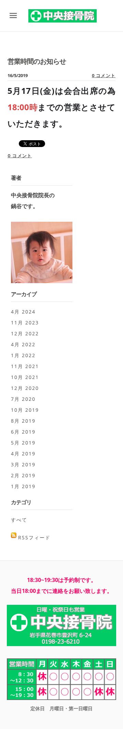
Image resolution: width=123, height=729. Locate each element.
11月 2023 (25, 322)
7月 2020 (23, 399)
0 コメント (103, 75)
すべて (19, 519)
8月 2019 (23, 421)
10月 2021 (25, 377)
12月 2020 (25, 388)
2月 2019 (23, 475)
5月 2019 (23, 442)
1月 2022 (23, 355)
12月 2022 (25, 333)
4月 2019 (23, 453)
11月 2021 (25, 366)
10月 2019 (25, 410)
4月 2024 (23, 311)
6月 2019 (23, 431)
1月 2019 (23, 486)
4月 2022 (23, 344)
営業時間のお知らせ (37, 61)
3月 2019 (23, 464)
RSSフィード (34, 537)
